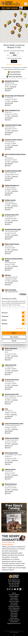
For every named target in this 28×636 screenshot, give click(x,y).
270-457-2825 (9, 237)
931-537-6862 (9, 283)
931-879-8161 (9, 118)
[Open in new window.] (8, 589)
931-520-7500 (9, 207)
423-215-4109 (9, 251)
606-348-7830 (9, 163)
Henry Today (14, 613)
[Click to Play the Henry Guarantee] (22, 538)
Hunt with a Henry (14, 601)
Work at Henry (14, 618)
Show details (19, 328)
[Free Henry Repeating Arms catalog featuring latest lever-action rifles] (14, 8)
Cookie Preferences (14, 610)
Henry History (14, 615)
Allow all (14, 333)
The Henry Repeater (14, 594)
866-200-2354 (15, 585)
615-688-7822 (9, 416)
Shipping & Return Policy (14, 623)
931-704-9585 (9, 147)
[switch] (24, 316)
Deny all (14, 340)
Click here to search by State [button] (14, 64)
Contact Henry (14, 598)
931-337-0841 (9, 387)
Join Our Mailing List (14, 608)
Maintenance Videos (14, 606)
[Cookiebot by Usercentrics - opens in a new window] (19, 294)
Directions (13, 86)
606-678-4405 (9, 462)
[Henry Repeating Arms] (10, 3)
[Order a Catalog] (14, 518)
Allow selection (14, 337)
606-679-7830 (9, 491)
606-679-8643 (9, 431)
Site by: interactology (14, 632)
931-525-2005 (9, 222)
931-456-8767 (9, 372)
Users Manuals (14, 605)
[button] (25, 4)
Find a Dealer (14, 603)
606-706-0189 (9, 477)
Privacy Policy (14, 621)
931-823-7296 (9, 103)
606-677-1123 (9, 402)
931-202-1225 (9, 358)
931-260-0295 (9, 88)
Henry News (14, 616)
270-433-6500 (9, 132)
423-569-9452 (9, 268)
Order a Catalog (14, 599)
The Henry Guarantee (14, 620)
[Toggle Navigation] (25, 4)
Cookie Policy (14, 611)
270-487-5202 (9, 178)
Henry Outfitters (14, 596)
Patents (14, 593)
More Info (7, 90)
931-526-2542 (9, 193)
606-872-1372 (9, 446)
